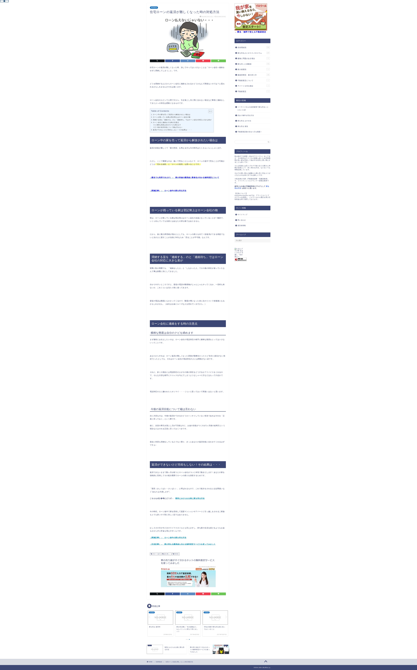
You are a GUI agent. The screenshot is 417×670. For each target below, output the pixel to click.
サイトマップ (242, 214)
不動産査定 (253, 91)
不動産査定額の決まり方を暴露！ (250, 132)
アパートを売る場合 (253, 86)
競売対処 (176, 554)
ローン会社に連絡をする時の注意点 (166, 122)
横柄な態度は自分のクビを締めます (169, 125)
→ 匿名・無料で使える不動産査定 (250, 32)
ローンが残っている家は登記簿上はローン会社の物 (171, 117)
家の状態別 (253, 69)
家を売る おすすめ (244, 121)
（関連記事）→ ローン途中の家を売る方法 (168, 537)
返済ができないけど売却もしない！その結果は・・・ (172, 130)
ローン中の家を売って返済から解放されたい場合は (171, 114)
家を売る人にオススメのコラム (253, 53)
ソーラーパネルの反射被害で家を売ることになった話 (253, 108)
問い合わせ (242, 220)
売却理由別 (154, 7)
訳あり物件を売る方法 (246, 115)
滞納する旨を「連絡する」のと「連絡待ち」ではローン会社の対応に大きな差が (182, 120)
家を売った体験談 (253, 64)
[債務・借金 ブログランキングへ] (252, 259)
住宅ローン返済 (156, 554)
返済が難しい (166, 554)
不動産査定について (253, 80)
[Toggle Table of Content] (209, 111)
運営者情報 (242, 225)
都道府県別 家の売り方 (253, 75)
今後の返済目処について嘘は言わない (169, 127)
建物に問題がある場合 (253, 58)
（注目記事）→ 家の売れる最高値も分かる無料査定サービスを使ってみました (183, 544)
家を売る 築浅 (243, 126)
